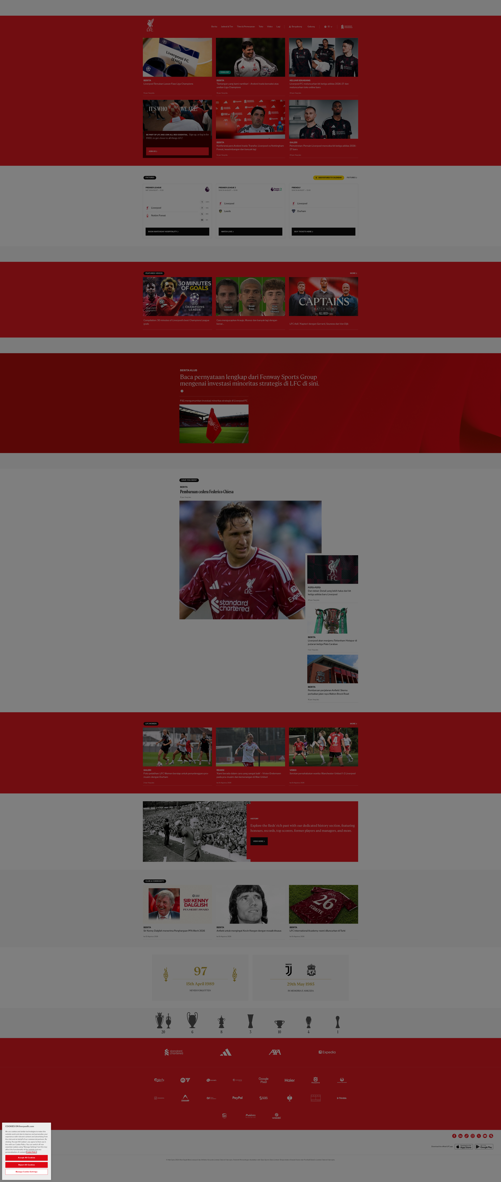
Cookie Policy (31, 1152)
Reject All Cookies (26, 1165)
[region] (26, 1151)
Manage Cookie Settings (26, 1172)
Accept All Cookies (26, 1158)
